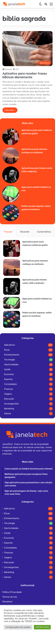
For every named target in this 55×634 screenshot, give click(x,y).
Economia (9, 374)
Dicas (7, 350)
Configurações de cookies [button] (18, 627)
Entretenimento (11, 354)
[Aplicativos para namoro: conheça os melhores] (10, 155)
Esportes (8, 379)
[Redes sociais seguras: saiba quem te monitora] (10, 212)
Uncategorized (11, 403)
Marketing (9, 408)
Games (7, 413)
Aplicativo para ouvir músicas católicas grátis (36, 131)
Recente (24, 231)
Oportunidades (11, 364)
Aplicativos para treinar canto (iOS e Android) (36, 169)
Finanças (8, 389)
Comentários (44, 231)
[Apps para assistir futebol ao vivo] (10, 193)
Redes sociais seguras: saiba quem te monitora (36, 207)
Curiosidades (10, 384)
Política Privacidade (12, 592)
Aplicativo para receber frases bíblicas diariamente (24, 75)
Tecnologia (9, 359)
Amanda (8, 69)
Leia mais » (10, 110)
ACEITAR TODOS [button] (42, 627)
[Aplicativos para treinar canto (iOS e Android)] (10, 174)
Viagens (8, 394)
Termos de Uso (9, 597)
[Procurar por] (45, 5)
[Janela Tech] (14, 4)
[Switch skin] (40, 5)
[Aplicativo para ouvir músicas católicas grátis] (10, 136)
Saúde (7, 369)
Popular (8, 231)
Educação (9, 399)
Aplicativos (9, 345)
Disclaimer (7, 601)
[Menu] (51, 5)
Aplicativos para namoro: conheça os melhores (34, 150)
